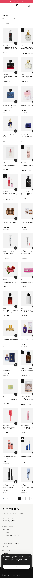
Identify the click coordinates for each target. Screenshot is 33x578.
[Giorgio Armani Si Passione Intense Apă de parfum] (10, 298)
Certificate (5, 532)
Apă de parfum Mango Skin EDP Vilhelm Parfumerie (10, 340)
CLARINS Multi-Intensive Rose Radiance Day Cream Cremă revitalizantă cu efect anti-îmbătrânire (10, 281)
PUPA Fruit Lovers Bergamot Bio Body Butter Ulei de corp (10, 398)
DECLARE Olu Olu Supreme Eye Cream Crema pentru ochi (10, 252)
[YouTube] (13, 520)
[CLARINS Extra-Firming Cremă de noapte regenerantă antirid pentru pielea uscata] (10, 211)
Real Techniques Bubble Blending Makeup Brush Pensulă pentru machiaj (9, 457)
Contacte (5, 554)
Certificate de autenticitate (10, 535)
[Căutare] (10, 5)
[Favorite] (23, 5)
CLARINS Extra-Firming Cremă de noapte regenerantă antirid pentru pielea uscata (10, 223)
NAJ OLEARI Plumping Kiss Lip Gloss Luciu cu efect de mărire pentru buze (10, 194)
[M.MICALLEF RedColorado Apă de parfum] (10, 64)
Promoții (5, 546)
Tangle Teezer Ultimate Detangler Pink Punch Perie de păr (9, 428)
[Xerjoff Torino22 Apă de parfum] (10, 123)
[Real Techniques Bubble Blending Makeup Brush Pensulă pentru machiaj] (10, 445)
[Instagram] (8, 520)
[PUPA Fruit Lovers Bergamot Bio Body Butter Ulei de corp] (10, 386)
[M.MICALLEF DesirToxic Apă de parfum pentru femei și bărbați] (10, 94)
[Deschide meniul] (4, 5)
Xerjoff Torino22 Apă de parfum (9, 135)
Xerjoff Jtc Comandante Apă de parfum (9, 369)
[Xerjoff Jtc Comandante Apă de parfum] (10, 357)
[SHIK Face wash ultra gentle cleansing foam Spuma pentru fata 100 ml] (10, 152)
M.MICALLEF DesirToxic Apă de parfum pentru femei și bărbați (9, 106)
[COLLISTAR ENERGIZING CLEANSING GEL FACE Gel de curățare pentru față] (10, 35)
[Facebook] (4, 520)
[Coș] (29, 5)
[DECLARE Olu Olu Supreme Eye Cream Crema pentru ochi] (10, 240)
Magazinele (5, 529)
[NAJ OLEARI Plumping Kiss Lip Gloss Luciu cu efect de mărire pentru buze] (10, 181)
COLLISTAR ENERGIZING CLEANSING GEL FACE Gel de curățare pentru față (10, 47)
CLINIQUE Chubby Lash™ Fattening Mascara (10, 486)
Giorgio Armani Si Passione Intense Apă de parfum (10, 311)
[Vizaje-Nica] (16, 5)
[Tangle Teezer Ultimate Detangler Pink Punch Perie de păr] (10, 415)
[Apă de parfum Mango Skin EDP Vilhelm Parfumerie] (10, 328)
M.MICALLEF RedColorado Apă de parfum (10, 77)
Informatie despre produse (10, 543)
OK (16, 566)
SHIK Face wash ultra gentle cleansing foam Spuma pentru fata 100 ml (10, 164)
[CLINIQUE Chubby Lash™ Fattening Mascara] (10, 474)
